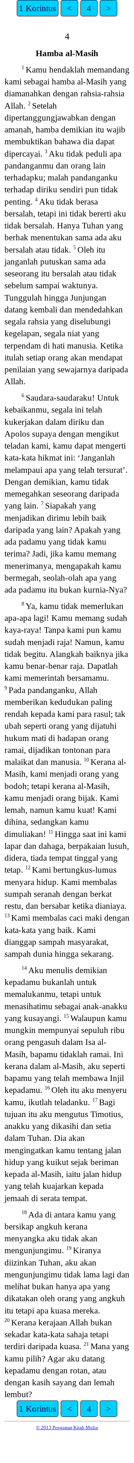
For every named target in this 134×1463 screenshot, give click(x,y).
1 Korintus (37, 8)
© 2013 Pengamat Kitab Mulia (67, 1427)
